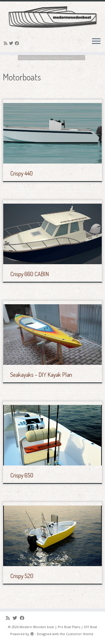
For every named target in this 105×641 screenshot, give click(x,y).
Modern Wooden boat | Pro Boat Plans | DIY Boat (58, 627)
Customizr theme (79, 634)
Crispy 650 (21, 475)
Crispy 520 (21, 576)
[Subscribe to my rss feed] (6, 43)
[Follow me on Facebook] (18, 43)
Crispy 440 (21, 173)
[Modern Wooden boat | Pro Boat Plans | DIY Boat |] (52, 17)
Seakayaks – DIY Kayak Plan (41, 374)
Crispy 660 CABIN (29, 274)
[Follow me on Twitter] (12, 43)
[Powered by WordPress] (32, 633)
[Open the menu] (96, 41)
